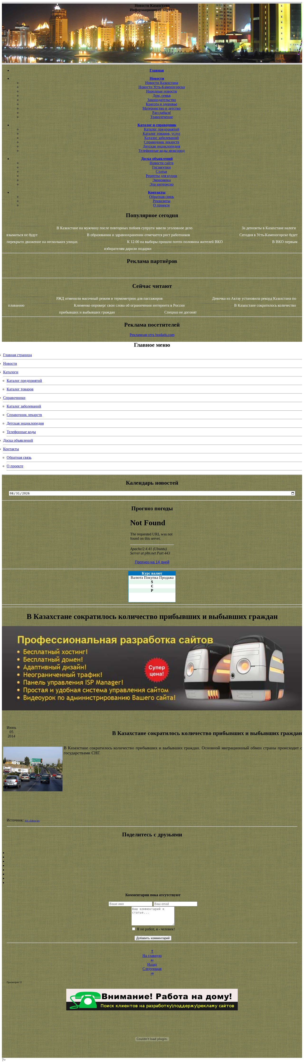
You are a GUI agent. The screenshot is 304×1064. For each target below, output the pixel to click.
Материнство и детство (161, 108)
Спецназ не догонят (180, 312)
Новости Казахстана (161, 83)
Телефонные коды (21, 432)
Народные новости (161, 91)
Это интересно (162, 184)
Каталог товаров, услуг (161, 133)
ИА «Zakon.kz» (32, 820)
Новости (10, 363)
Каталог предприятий (161, 129)
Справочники (14, 398)
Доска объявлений (18, 440)
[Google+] (152, 857)
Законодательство (161, 100)
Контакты (11, 449)
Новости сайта (161, 163)
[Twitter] (152, 874)
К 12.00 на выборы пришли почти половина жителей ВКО (175, 242)
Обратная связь (161, 197)
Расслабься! (161, 113)
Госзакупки (161, 167)
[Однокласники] (152, 878)
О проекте (161, 205)
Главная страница (17, 355)
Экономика (161, 180)
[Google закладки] (152, 861)
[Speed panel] (152, 853)
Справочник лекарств (161, 142)
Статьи (161, 171)
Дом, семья (162, 96)
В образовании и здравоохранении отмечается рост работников (138, 235)
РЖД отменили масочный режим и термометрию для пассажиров (109, 298)
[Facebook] (152, 870)
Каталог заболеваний (161, 138)
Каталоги (10, 372)
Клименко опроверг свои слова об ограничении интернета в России (129, 305)
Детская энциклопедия (161, 146)
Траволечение (161, 117)
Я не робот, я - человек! (155, 929)
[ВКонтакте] (152, 865)
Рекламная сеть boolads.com (152, 335)
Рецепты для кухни (161, 176)
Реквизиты (161, 201)
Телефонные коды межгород (161, 151)
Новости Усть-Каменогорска (161, 87)
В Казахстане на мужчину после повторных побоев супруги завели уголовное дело (124, 228)
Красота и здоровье (161, 104)
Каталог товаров (20, 389)
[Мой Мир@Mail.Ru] (152, 883)
